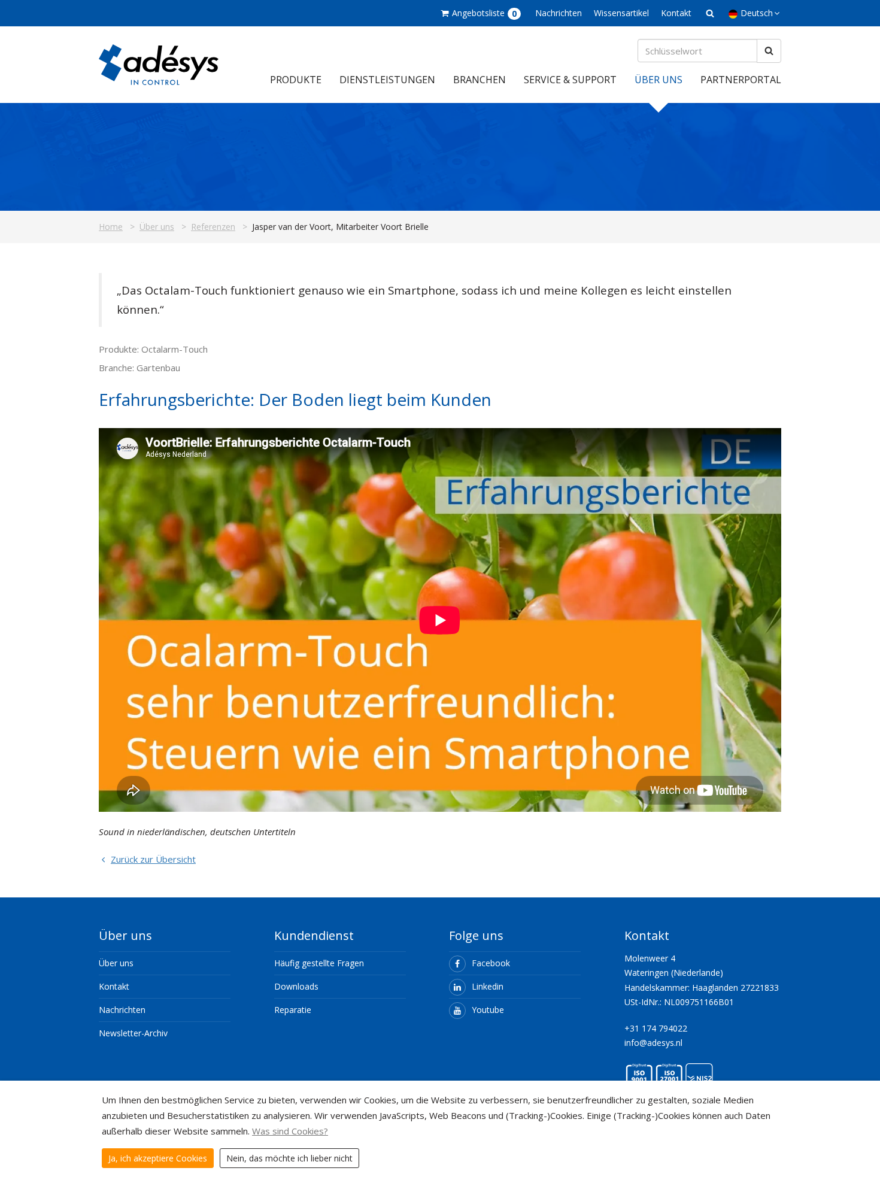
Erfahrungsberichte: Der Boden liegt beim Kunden (295, 399)
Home (111, 226)
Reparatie (292, 1009)
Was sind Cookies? (290, 1131)
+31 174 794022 (655, 1028)
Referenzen (213, 226)
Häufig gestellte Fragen (319, 963)
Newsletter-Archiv (133, 1033)
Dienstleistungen (387, 79)
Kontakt (676, 13)
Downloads (296, 986)
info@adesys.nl (653, 1042)
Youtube (488, 1009)
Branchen (479, 79)
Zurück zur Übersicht (153, 859)
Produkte (295, 79)
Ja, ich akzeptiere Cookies (157, 1158)
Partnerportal (740, 79)
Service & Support (570, 79)
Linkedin (487, 986)
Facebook (491, 963)
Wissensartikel (621, 13)
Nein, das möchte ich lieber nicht (289, 1158)
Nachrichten (558, 13)
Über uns (658, 79)
